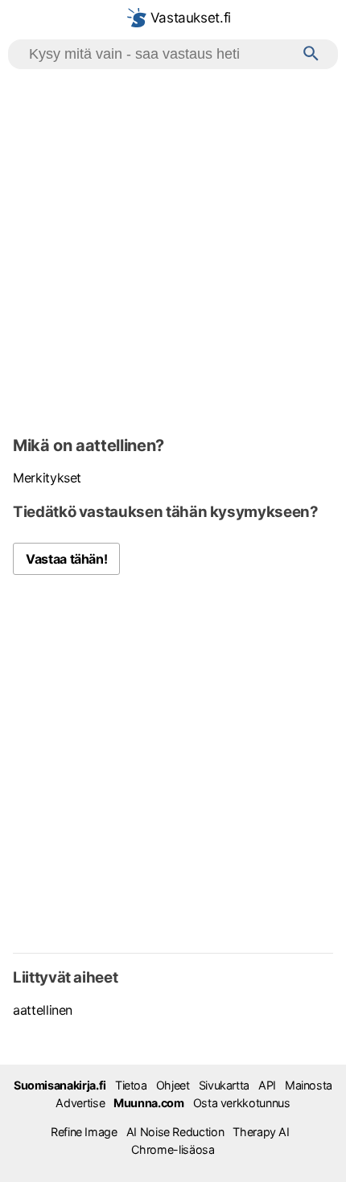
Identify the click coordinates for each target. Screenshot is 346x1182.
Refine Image (84, 1132)
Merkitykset (47, 478)
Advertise (80, 1103)
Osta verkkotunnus (241, 1103)
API (267, 1085)
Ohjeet (173, 1085)
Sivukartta (224, 1085)
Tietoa (131, 1085)
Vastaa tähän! (66, 559)
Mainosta (308, 1085)
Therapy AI (261, 1132)
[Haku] (311, 54)
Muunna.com (148, 1103)
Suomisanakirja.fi (60, 1085)
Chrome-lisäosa (172, 1149)
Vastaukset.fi (188, 18)
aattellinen (42, 1010)
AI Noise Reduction (175, 1132)
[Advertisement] (173, 250)
